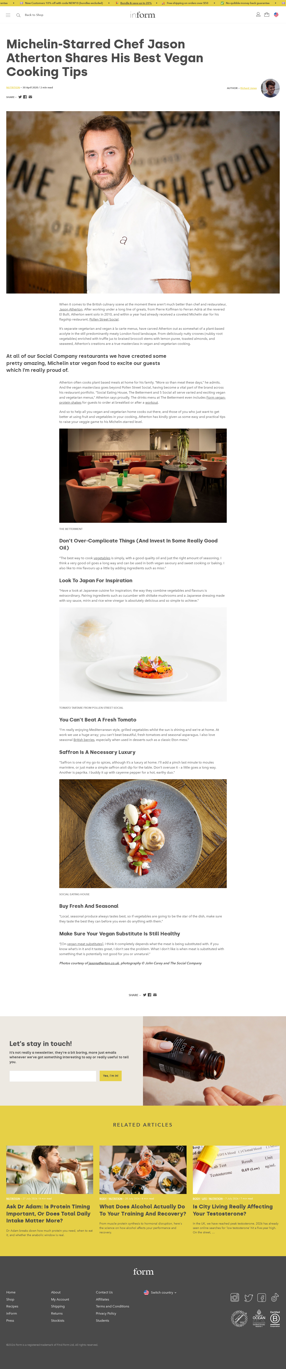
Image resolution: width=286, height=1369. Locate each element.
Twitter (19, 97)
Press (10, 1321)
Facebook (25, 97)
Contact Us (104, 1292)
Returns (57, 1313)
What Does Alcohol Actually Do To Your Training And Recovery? (142, 1210)
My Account (60, 1299)
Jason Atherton (70, 309)
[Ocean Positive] (259, 1324)
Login (258, 14)
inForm (11, 1313)
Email (30, 97)
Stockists (57, 1321)
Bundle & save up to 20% (101, 3)
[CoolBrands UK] (239, 1324)
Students (102, 1321)
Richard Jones (248, 88)
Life (204, 1198)
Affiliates (102, 1299)
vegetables (102, 558)
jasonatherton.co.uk (104, 963)
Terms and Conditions (112, 1306)
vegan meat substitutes (84, 944)
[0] (266, 14)
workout (151, 402)
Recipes (12, 1306)
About (56, 1292)
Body (103, 1198)
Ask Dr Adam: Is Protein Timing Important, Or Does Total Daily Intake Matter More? (48, 1213)
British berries (83, 740)
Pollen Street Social (104, 319)
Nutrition (13, 87)
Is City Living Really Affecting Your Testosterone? (233, 1210)
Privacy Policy (106, 1313)
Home (10, 1292)
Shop (10, 1299)
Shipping (58, 1306)
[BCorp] (275, 1324)
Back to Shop (34, 15)
